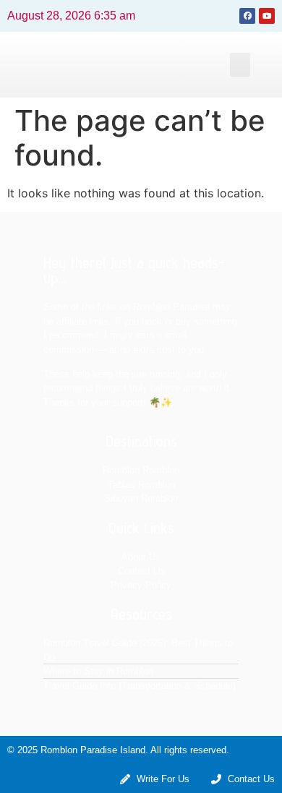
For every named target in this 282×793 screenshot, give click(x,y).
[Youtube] (267, 16)
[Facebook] (247, 16)
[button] (240, 65)
